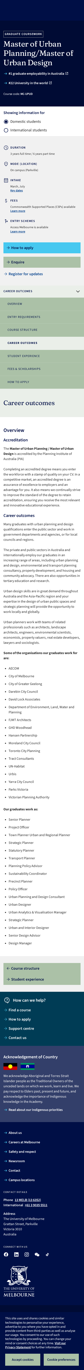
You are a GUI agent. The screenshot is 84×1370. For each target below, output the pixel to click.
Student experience (24, 356)
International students (28, 130)
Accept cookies (23, 1359)
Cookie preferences (61, 1359)
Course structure (22, 330)
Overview (15, 304)
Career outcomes (22, 343)
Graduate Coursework (23, 34)
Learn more (17, 211)
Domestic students (25, 121)
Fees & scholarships (24, 369)
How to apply (18, 382)
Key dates (16, 190)
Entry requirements (24, 317)
